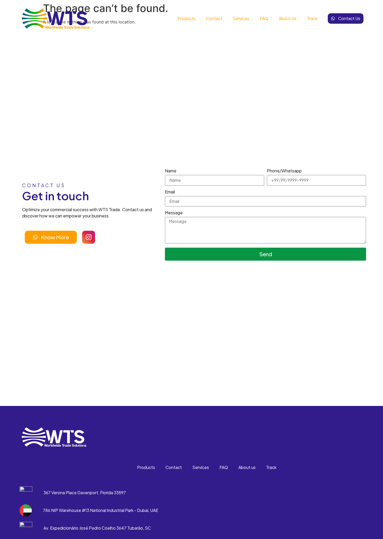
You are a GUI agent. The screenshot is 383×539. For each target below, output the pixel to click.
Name (170, 171)
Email (170, 192)
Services (241, 18)
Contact (214, 18)
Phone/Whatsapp (284, 171)
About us (287, 18)
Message (174, 213)
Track (312, 18)
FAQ (264, 18)
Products (186, 18)
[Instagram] (88, 237)
